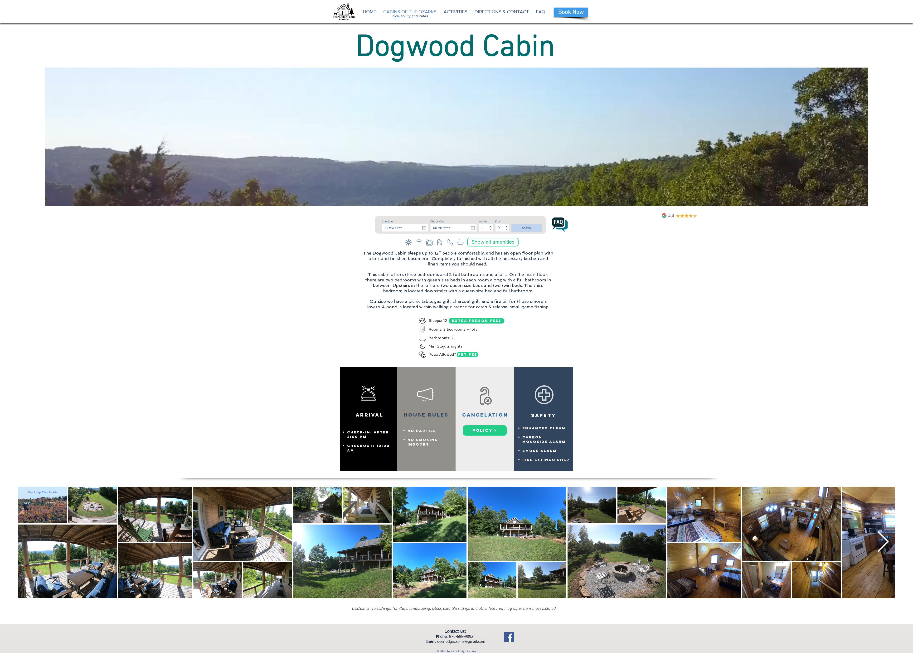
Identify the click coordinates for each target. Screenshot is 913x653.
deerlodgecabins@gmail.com (461, 642)
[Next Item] (882, 542)
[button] (493, 242)
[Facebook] (509, 637)
